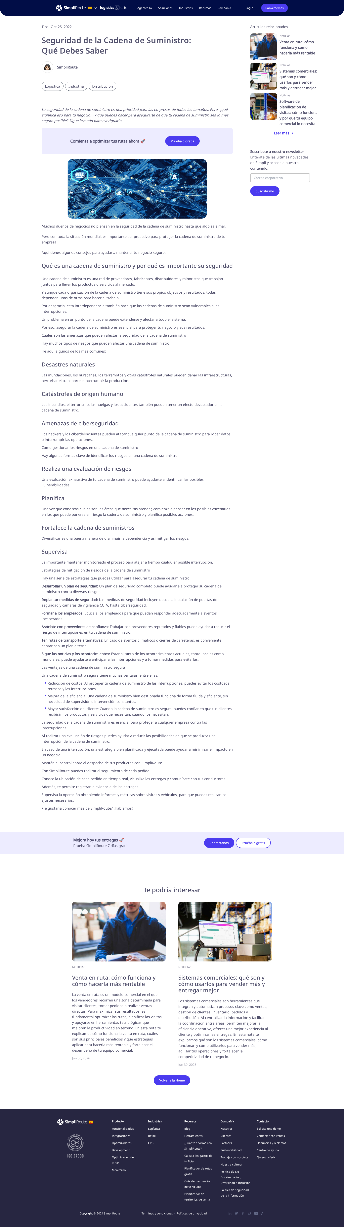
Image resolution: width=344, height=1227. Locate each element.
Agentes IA (144, 8)
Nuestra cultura (231, 1164)
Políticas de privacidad (192, 1213)
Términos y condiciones (157, 1213)
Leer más (281, 133)
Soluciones (165, 8)
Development (121, 1150)
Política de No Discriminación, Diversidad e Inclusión (235, 1177)
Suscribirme (265, 191)
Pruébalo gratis (182, 141)
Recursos (205, 8)
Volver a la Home (172, 1080)
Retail (152, 1136)
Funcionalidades (123, 1128)
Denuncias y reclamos (271, 1143)
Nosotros (227, 1128)
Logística (154, 1128)
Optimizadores (122, 1143)
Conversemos (274, 8)
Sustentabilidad (231, 1150)
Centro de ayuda (268, 1150)
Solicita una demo (269, 1128)
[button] (165, 8)
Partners (226, 1143)
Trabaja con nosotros (234, 1157)
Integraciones (121, 1136)
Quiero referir (266, 1157)
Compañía (224, 8)
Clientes (226, 1136)
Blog (187, 1128)
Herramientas (193, 1136)
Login (249, 8)
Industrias (186, 8)
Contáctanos (219, 843)
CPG (150, 1143)
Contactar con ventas (271, 1136)
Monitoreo (119, 1170)
